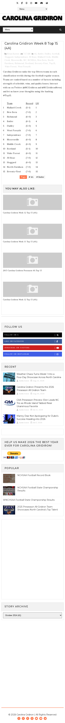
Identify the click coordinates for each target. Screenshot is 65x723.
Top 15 (52, 63)
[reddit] (47, 3)
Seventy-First (41, 63)
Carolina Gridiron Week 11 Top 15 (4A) (20, 242)
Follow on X (12, 335)
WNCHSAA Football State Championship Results (29, 500)
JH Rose (32, 57)
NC (24, 60)
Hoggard (9, 57)
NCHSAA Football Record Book (33, 475)
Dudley (48, 54)
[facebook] (22, 3)
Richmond (19, 63)
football (55, 54)
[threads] (26, 3)
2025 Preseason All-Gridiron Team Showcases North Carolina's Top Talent (37, 508)
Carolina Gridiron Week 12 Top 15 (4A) (20, 213)
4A (35, 54)
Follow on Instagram (17, 354)
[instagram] (31, 3)
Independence (21, 57)
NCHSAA (32, 60)
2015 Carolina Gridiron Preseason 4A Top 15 (22, 271)
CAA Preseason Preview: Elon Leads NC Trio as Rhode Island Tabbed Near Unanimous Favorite (38, 403)
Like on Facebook (14, 341)
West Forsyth (24, 66)
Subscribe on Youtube (17, 348)
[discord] (41, 3)
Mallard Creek (44, 57)
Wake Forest (11, 66)
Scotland (29, 63)
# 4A (31, 177)
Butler (40, 54)
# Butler (40, 177)
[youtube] (36, 3)
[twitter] (17, 3)
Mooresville (16, 60)
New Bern (42, 60)
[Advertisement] (32, 657)
